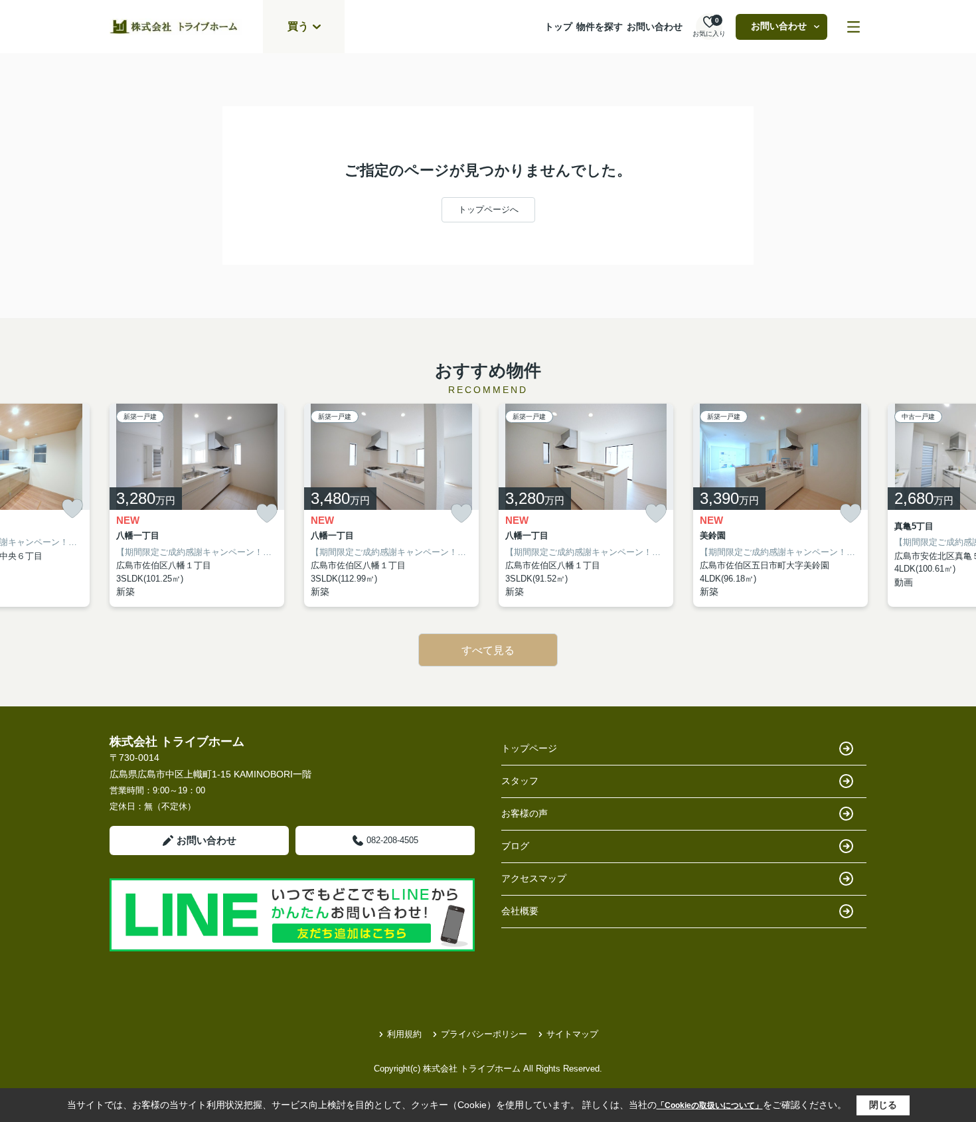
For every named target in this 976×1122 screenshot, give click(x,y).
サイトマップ (572, 1034)
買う (298, 26)
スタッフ (519, 780)
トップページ (529, 748)
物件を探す (599, 26)
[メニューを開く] (853, 27)
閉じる (883, 1104)
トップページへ (488, 209)
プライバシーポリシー (484, 1034)
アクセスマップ (533, 878)
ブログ (515, 846)
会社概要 (519, 911)
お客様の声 (524, 813)
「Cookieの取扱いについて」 (710, 1105)
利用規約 (404, 1034)
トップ (558, 26)
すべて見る (488, 650)
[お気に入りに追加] (72, 509)
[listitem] (197, 505)
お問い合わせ (655, 26)
